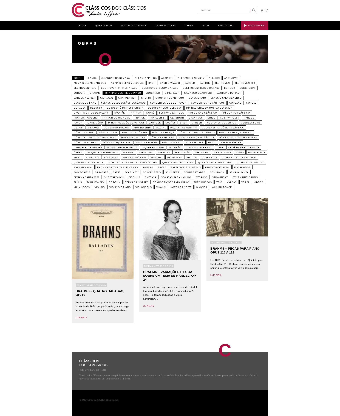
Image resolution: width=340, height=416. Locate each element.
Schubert (172, 172)
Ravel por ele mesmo (186, 167)
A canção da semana (115, 78)
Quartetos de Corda (88, 162)
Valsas (232, 182)
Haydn (78, 123)
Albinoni (167, 78)
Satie (116, 172)
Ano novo (231, 78)
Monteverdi (142, 127)
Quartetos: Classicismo (239, 157)
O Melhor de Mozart (88, 147)
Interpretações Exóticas (126, 123)
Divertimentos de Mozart (92, 113)
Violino (100, 187)
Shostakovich (114, 177)
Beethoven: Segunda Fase (160, 88)
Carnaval (107, 98)
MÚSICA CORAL (108, 132)
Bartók (205, 83)
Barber (190, 83)
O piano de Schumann (122, 147)
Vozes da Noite (181, 187)
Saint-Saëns (82, 172)
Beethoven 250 (244, 83)
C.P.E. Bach (172, 93)
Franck (140, 118)
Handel (249, 118)
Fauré (150, 113)
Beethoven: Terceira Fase (201, 88)
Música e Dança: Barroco (197, 132)
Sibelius (134, 177)
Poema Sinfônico (134, 157)
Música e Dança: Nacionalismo (95, 137)
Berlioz (229, 88)
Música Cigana (84, 132)
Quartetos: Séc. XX (250, 162)
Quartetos (209, 157)
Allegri (214, 78)
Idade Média (95, 123)
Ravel (162, 167)
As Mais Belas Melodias (127, 83)
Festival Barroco (171, 113)
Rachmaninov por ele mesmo (117, 167)
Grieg (212, 118)
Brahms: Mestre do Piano (123, 93)
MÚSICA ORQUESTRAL (117, 142)
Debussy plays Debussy (165, 108)
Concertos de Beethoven (168, 103)
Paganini (129, 152)
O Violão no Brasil (199, 147)
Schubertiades (194, 172)
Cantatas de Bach (229, 93)
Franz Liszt (158, 118)
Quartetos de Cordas (178, 162)
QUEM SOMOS (103, 25)
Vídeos (258, 182)
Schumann (217, 172)
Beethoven (222, 83)
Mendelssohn (250, 123)
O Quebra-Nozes (153, 147)
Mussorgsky (194, 142)
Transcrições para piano (171, 182)
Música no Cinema (86, 142)
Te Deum (114, 182)
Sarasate (101, 172)
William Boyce (222, 187)
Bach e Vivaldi (170, 83)
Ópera (78, 152)
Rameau (148, 167)
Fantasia (136, 113)
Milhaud (93, 127)
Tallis (78, 182)
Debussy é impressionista (125, 108)
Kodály (170, 123)
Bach (151, 83)
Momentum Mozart (117, 127)
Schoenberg (152, 172)
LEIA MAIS (81, 317)
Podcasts (111, 157)
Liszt (183, 123)
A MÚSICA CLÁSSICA (134, 25)
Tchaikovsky (96, 182)
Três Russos (203, 182)
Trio (219, 182)
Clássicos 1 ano (85, 103)
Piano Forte (256, 152)
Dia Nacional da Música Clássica (209, 108)
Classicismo (197, 98)
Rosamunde (242, 167)
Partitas (164, 152)
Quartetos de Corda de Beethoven (133, 162)
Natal (212, 142)
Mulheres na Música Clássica (223, 127)
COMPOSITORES (166, 25)
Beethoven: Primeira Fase (119, 88)
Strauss (202, 177)
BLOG (205, 25)
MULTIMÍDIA (225, 25)
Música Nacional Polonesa (238, 137)
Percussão (182, 152)
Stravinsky (220, 177)
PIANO (77, 157)
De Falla (80, 108)
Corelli (251, 103)
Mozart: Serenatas (183, 127)
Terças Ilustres (137, 182)
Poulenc (157, 157)
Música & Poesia (146, 142)
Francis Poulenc (86, 118)
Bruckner (153, 93)
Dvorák (119, 113)
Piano (240, 152)
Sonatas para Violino (176, 177)
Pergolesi (202, 152)
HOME (82, 25)
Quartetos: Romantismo (215, 162)
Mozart (160, 127)
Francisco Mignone (116, 118)
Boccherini (248, 88)
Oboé (220, 147)
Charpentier (127, 98)
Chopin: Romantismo (169, 98)
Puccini (191, 157)
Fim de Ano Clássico (203, 113)
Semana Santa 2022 (87, 177)
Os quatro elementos (102, 152)
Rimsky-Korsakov (217, 167)
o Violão (175, 147)
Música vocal (171, 142)
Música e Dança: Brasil (235, 132)
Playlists (93, 157)
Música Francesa (162, 137)
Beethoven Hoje (85, 88)
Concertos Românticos (208, 103)
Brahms (95, 93)
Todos (78, 78)
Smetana (151, 177)
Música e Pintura (133, 137)
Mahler (197, 123)
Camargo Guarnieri (198, 93)
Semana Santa (239, 172)
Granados (196, 118)
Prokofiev (174, 157)
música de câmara (135, 132)
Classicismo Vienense (226, 98)
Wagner (201, 187)
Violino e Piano (120, 187)
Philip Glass (222, 152)
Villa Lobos (82, 187)
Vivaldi (161, 187)
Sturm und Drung (245, 177)
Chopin (146, 98)
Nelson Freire (231, 142)
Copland (235, 103)
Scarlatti (131, 172)
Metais (78, 127)
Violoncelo (143, 187)
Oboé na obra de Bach (243, 147)
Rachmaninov (83, 167)
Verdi (245, 182)
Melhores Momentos (221, 123)
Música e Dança (163, 132)
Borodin (79, 93)
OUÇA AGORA (256, 25)
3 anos (92, 78)
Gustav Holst (229, 118)
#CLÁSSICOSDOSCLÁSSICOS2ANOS (123, 103)
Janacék (155, 123)
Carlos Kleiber (85, 98)
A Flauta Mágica (146, 78)
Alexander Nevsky (191, 78)
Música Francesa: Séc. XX (196, 137)
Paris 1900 (146, 152)
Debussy (96, 108)
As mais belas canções (90, 83)
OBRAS (189, 25)
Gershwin (177, 118)
